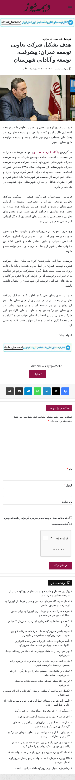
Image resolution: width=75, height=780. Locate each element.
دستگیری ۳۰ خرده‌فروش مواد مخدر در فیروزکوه (42, 710)
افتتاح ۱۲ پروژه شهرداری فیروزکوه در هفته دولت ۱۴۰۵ (39, 752)
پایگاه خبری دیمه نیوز (46, 152)
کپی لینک (37, 374)
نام (69, 469)
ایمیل (68, 485)
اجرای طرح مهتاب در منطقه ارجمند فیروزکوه (44, 716)
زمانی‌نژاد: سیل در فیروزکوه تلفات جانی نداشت (42, 768)
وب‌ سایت (67, 501)
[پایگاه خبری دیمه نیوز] (37, 7)
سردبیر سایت (61, 68)
